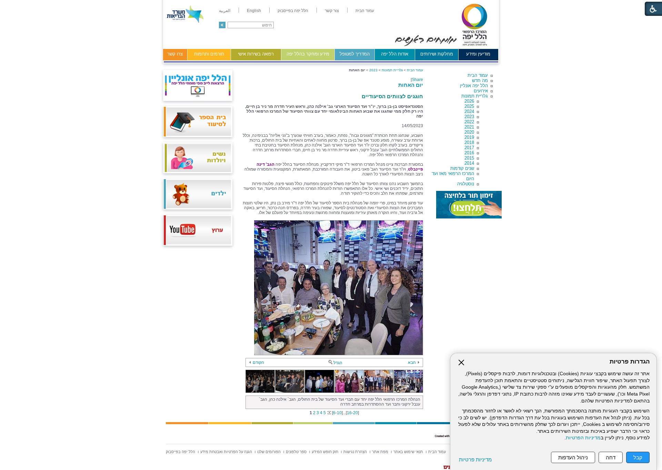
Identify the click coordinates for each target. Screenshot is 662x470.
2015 (469, 158)
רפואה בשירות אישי (256, 54)
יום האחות (410, 85)
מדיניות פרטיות (475, 459)
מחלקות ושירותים (436, 54)
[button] (222, 25)
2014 (469, 163)
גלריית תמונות (474, 96)
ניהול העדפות (573, 457)
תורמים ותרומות (209, 54)
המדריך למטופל (355, 54)
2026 (469, 101)
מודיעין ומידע (478, 54)
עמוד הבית (478, 75)
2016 (469, 152)
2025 (469, 106)
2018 (469, 142)
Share (417, 79)
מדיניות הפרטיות (583, 437)
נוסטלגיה (465, 183)
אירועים (481, 90)
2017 (469, 147)
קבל (637, 457)
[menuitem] (364, 10)
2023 (469, 116)
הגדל (337, 362)
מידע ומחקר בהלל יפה (308, 54)
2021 (469, 127)
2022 (469, 121)
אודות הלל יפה (394, 54)
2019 (469, 137)
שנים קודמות (462, 168)
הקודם (258, 362)
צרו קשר (175, 54)
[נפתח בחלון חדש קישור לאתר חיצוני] (469, 204)
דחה (610, 457)
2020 (469, 132)
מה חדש (480, 80)
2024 (469, 111)
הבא (412, 362)
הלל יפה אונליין (474, 85)
